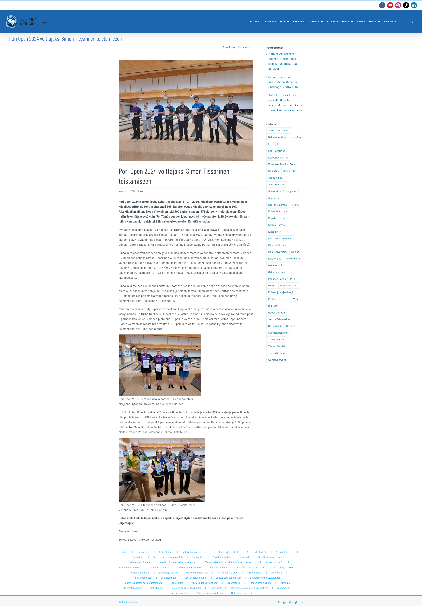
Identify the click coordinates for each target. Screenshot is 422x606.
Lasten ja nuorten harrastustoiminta (143, 582)
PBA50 (272, 285)
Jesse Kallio (275, 177)
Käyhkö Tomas (276, 224)
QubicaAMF (274, 305)
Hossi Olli (273, 170)
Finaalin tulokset (129, 531)
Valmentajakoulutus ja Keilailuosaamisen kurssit (230, 562)
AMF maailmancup (278, 130)
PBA (292, 278)
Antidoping (276, 572)
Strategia (285, 582)
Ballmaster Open (277, 137)
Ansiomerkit (283, 587)
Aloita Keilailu (166, 552)
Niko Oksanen (293, 258)
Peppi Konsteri (289, 285)
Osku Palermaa (276, 272)
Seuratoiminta (168, 577)
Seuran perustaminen (195, 577)
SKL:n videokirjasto (256, 552)
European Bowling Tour (281, 164)
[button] (412, 21)
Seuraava (244, 47)
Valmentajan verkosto (130, 567)
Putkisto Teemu (277, 298)
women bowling (277, 359)
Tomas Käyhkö (276, 352)
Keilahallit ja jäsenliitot (226, 552)
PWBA (294, 298)
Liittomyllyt (274, 231)
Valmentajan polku (274, 562)
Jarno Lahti (289, 170)
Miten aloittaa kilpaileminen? (250, 567)
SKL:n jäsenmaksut (241, 592)
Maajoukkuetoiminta (197, 572)
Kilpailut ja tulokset (284, 567)
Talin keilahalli (276, 339)
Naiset (295, 251)
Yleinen (140, 191)
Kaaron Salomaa (277, 204)
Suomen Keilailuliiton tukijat (186, 587)
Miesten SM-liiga (277, 244)
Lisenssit (245, 557)
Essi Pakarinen (276, 150)
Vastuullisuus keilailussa (210, 592)
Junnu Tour (274, 197)
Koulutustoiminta (160, 567)
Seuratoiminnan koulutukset (265, 577)
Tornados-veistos (179, 592)
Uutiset (124, 552)
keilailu (295, 204)
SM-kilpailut (275, 325)
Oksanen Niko (276, 265)
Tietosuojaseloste (128, 601)
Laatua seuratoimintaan (228, 577)
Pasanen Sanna (277, 278)
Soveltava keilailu (222, 557)
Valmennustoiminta (139, 562)
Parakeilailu (198, 557)
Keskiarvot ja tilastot (227, 572)
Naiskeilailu (138, 557)
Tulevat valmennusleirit (189, 567)
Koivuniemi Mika (277, 211)
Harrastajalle (143, 552)
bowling (296, 137)
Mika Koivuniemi (277, 251)
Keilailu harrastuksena (193, 552)
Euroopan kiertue (278, 157)
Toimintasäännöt (133, 587)
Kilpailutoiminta (218, 567)
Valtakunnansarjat (140, 572)
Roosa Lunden (276, 312)
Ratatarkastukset (143, 577)
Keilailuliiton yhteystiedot (205, 582)
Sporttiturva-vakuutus (270, 557)
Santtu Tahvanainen (279, 319)
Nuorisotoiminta (284, 552)
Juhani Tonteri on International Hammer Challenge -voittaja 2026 (284, 82)
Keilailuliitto (176, 582)
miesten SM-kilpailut (280, 238)
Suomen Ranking (278, 332)
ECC (279, 143)
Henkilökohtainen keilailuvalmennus (177, 562)
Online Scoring (254, 572)
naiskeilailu (274, 258)
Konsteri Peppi (277, 218)
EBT (270, 143)
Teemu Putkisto (277, 346)
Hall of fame (156, 587)
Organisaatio (233, 582)
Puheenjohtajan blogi (280, 292)
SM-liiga (290, 325)
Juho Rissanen (276, 184)
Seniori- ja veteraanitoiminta (168, 557)
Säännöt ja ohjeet (168, 572)
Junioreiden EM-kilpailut (282, 191)
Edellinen (229, 47)
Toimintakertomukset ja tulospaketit (249, 587)
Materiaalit (215, 587)
